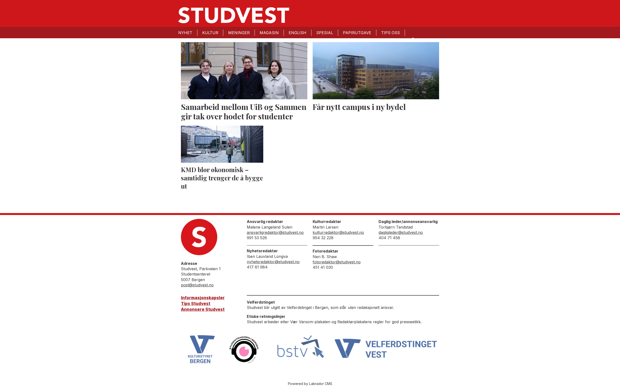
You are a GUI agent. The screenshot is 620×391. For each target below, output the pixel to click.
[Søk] (413, 39)
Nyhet (185, 32)
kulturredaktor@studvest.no (338, 232)
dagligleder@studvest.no (401, 232)
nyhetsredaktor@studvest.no (273, 261)
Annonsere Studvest (203, 309)
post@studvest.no (197, 285)
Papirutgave (357, 32)
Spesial (324, 32)
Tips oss (390, 32)
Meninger (239, 32)
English (297, 32)
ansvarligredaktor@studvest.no (275, 232)
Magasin (269, 32)
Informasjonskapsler (203, 297)
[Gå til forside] (233, 15)
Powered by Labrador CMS (310, 384)
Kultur (210, 32)
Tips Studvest (195, 303)
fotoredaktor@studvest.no (337, 262)
